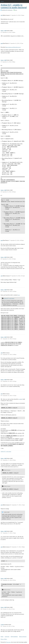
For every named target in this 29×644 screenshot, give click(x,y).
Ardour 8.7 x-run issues (9, 298)
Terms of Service (22, 636)
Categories (7, 636)
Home (2, 636)
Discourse (8, 642)
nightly (20, 399)
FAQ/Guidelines (14, 636)
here (19, 295)
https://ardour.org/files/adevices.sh (13, 47)
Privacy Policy (4, 639)
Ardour (2, 1)
